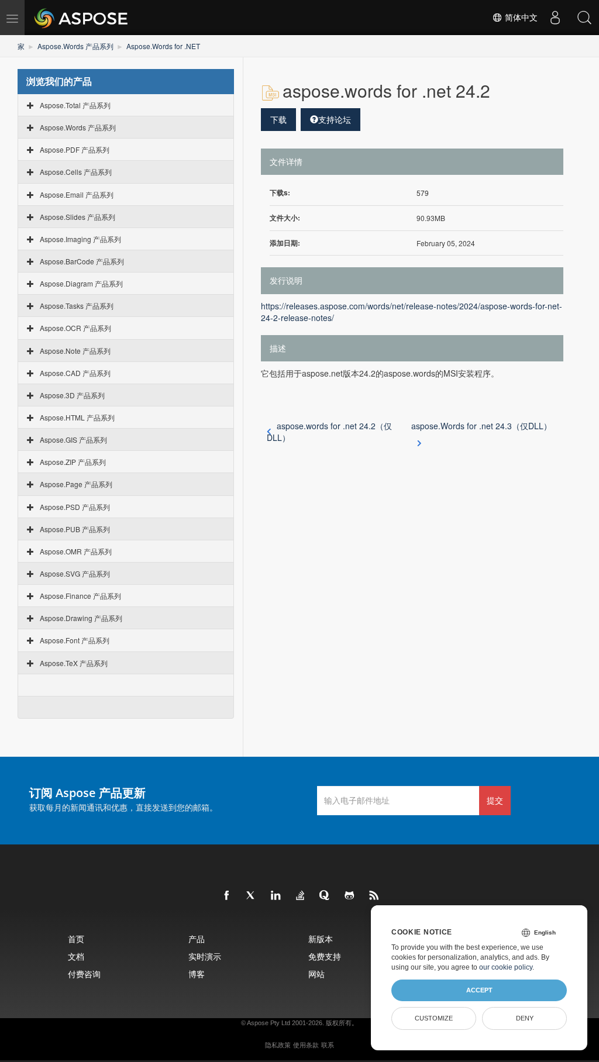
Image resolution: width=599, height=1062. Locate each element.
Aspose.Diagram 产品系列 (81, 283)
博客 (196, 974)
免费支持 (324, 956)
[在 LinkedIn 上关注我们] (276, 896)
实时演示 (204, 956)
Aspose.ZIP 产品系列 (73, 462)
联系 (327, 1045)
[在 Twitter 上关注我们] (251, 896)
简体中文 (520, 17)
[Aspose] (81, 17)
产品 (196, 938)
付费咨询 (84, 974)
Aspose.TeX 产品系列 (74, 663)
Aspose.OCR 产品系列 (75, 328)
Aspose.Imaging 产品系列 (80, 239)
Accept (479, 990)
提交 (495, 800)
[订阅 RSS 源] (374, 896)
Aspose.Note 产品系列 (75, 351)
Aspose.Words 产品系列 (75, 46)
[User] (555, 17)
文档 (76, 956)
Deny (524, 1018)
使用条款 (306, 1045)
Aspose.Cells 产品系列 (76, 172)
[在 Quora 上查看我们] (325, 896)
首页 (76, 938)
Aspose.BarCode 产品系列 (82, 261)
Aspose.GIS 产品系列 (73, 439)
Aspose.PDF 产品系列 (74, 149)
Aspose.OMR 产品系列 (76, 551)
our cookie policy (505, 967)
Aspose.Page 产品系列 (76, 484)
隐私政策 (278, 1045)
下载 (278, 119)
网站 (316, 974)
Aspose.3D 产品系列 (72, 395)
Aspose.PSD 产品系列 (75, 507)
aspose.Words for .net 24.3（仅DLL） (481, 426)
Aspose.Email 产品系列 (76, 194)
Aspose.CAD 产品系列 (75, 373)
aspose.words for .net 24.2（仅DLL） (330, 431)
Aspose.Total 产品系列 (75, 105)
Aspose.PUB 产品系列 (75, 529)
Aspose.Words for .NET (163, 46)
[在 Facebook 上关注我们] (227, 896)
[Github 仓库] (349, 896)
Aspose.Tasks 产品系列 (76, 306)
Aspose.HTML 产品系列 (77, 417)
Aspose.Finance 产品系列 (80, 596)
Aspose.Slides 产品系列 (77, 217)
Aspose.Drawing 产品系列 (81, 618)
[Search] (584, 17)
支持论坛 (334, 119)
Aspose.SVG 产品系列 (75, 573)
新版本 (320, 938)
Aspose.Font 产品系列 (74, 640)
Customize (434, 1018)
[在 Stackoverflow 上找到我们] (300, 896)
